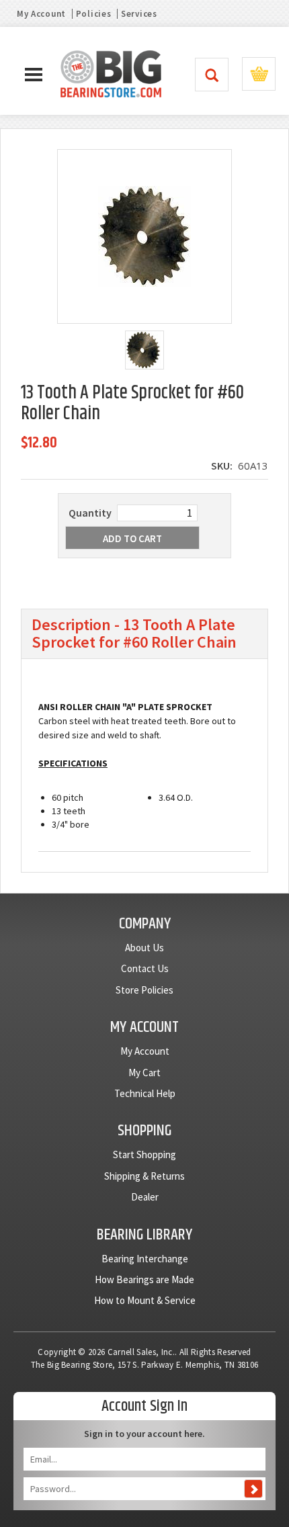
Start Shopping (144, 1154)
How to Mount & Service (145, 1300)
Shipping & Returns (144, 1176)
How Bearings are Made (144, 1279)
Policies (94, 13)
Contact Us (145, 968)
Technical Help (144, 1093)
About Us (144, 947)
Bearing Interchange (144, 1258)
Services (139, 13)
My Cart (144, 1072)
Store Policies (144, 990)
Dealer (145, 1196)
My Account (41, 13)
